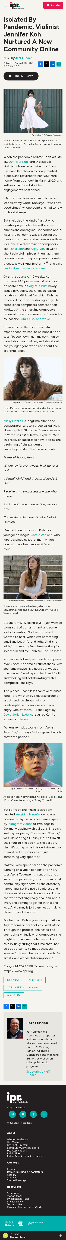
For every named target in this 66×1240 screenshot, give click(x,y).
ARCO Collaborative (35, 319)
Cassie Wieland (41, 535)
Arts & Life (13, 995)
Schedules (13, 1193)
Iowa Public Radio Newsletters (25, 1171)
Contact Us (13, 1177)
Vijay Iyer (37, 249)
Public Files (13, 1153)
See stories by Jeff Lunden (38, 1073)
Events (11, 1169)
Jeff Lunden (24, 58)
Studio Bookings (16, 1180)
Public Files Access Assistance (24, 1156)
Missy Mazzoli (13, 421)
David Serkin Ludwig (18, 714)
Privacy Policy (15, 1201)
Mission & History (17, 1139)
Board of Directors (18, 1145)
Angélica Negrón (28, 814)
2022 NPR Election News (22, 987)
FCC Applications (17, 1150)
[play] (5, 1235)
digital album (38, 286)
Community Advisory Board (23, 1147)
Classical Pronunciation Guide (24, 1207)
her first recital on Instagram (24, 268)
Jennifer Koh (18, 162)
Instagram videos (20, 824)
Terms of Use (14, 1204)
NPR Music (35, 979)
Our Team (13, 1142)
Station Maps (15, 1196)
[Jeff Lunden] (15, 1028)
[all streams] (61, 1235)
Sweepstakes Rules (18, 1198)
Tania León (17, 249)
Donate (55, 5)
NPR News (13, 979)
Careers (11, 1174)
